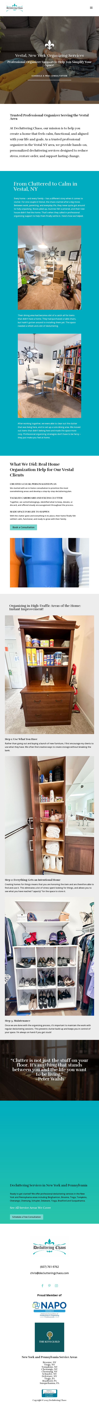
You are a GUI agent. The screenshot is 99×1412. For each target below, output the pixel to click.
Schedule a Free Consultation (26, 1217)
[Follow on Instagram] (56, 1286)
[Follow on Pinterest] (49, 1286)
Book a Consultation (23, 527)
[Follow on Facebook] (43, 1286)
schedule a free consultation (49, 76)
